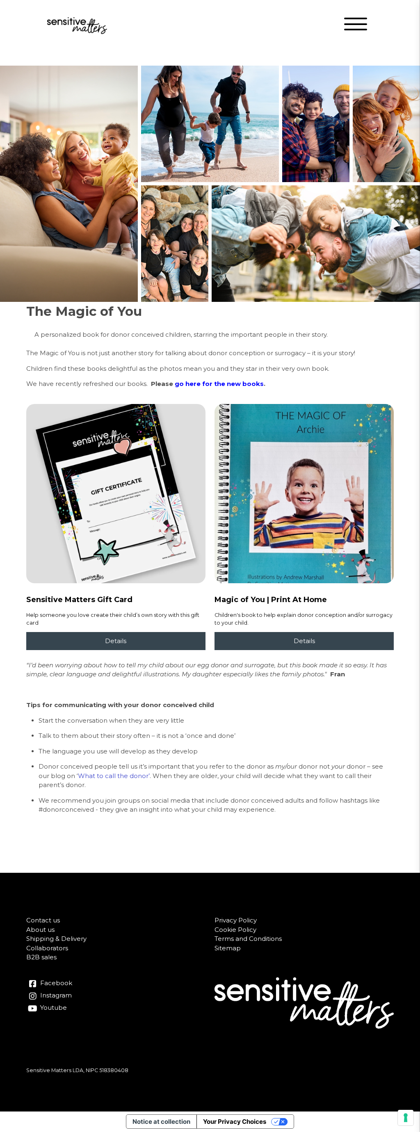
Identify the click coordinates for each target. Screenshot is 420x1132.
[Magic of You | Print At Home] (304, 493)
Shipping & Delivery (56, 939)
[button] (356, 25)
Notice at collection (161, 1121)
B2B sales (41, 957)
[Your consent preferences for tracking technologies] (405, 1117)
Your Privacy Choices (234, 1121)
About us (40, 929)
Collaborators (47, 948)
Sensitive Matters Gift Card (79, 599)
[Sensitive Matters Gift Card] (115, 493)
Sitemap (228, 948)
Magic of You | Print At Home (271, 599)
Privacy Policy (236, 920)
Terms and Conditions (248, 939)
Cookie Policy (235, 929)
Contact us (43, 920)
